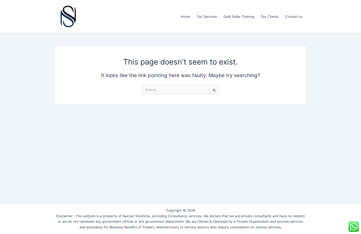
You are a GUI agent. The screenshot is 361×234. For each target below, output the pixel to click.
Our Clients (269, 16)
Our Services (207, 16)
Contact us (294, 16)
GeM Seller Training (239, 16)
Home (185, 16)
